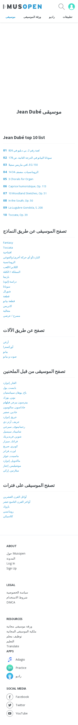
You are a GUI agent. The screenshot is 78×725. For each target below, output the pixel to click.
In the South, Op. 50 (21, 200)
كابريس (7, 306)
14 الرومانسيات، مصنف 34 (23, 172)
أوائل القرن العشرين (15, 497)
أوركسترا (8, 347)
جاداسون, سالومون (14, 407)
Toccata (8, 247)
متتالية (6, 311)
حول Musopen (15, 553)
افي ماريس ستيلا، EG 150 (23, 165)
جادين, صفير (10, 412)
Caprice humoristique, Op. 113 (27, 186)
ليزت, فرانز (9, 451)
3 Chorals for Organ (21, 179)
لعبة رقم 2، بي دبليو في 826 (24, 150)
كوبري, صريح (10, 446)
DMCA (10, 602)
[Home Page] (22, 6)
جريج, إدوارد (10, 417)
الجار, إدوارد (9, 383)
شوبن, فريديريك (12, 436)
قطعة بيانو (9, 301)
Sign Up (11, 568)
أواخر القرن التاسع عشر (16, 502)
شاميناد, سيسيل (12, 431)
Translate (12, 646)
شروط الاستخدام (16, 597)
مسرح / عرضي (11, 316)
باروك (6, 506)
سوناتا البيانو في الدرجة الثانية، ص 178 (30, 158)
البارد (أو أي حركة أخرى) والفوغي (21, 257)
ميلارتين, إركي (11, 470)
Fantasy (8, 242)
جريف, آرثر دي (11, 422)
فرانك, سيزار (10, 441)
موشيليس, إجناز (12, 466)
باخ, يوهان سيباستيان (15, 392)
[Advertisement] (39, 61)
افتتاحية (7, 252)
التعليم (10, 641)
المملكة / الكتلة (11, 272)
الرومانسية (9, 262)
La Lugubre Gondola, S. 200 (26, 207)
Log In (10, 563)
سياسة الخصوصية (17, 592)
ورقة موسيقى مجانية (19, 626)
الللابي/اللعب (10, 267)
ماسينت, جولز (11, 456)
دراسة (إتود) (10, 281)
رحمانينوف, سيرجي (14, 427)
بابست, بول (9, 388)
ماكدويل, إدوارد (11, 461)
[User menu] (71, 6)
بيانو (5, 352)
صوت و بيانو (10, 356)
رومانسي (8, 511)
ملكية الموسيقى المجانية (21, 631)
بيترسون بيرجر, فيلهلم (15, 402)
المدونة (10, 558)
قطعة (6, 296)
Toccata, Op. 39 (18, 215)
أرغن (6, 342)
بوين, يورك (9, 397)
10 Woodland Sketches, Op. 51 (28, 193)
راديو (52, 17)
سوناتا (6, 286)
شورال (7, 291)
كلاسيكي (8, 516)
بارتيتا (6, 277)
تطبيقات (67, 17)
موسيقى (10, 17)
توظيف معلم (14, 636)
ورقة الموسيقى (32, 17)
